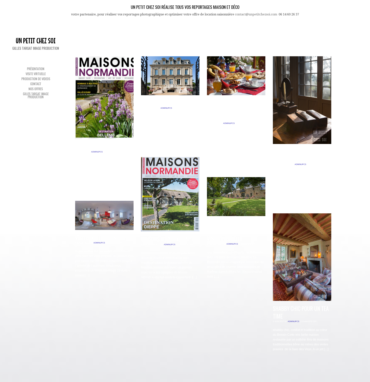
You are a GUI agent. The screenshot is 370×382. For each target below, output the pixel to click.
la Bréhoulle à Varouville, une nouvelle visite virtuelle (235, 231)
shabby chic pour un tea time (301, 312)
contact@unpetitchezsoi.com (256, 14)
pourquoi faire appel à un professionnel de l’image (232, 110)
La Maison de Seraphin (166, 103)
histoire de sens (93, 147)
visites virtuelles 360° (101, 237)
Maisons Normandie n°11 (168, 239)
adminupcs (97, 152)
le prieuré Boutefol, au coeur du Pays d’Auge (299, 155)
